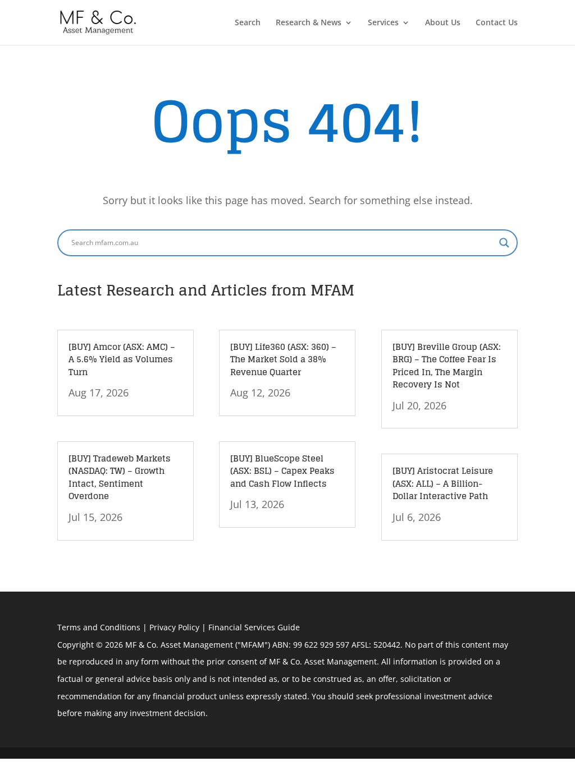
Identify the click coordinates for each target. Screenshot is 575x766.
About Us (442, 23)
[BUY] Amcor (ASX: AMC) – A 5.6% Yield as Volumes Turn (122, 359)
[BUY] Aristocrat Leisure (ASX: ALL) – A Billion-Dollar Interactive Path (443, 483)
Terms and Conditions (98, 627)
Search (248, 23)
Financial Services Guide (254, 627)
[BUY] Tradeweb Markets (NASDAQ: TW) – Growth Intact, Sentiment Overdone (120, 477)
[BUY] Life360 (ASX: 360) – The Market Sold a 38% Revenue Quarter (283, 359)
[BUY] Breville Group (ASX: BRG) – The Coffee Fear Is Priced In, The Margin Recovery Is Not (447, 366)
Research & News (308, 23)
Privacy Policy (174, 627)
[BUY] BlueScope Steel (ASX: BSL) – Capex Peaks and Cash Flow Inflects (282, 471)
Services (383, 23)
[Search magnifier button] (504, 243)
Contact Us (497, 23)
